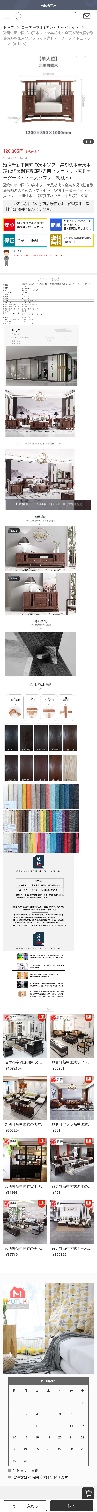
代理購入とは (16, 251)
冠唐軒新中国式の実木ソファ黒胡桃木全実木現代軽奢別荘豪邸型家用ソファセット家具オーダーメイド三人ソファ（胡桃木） (48, 38)
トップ (8, 27)
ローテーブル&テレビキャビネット (50, 27)
